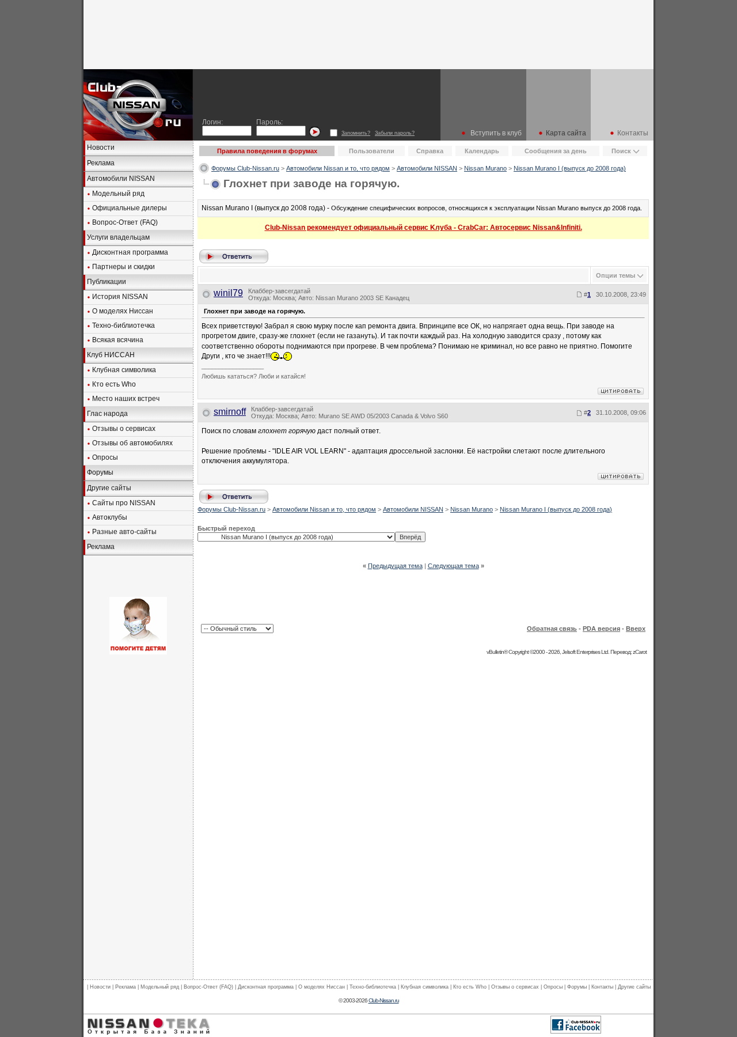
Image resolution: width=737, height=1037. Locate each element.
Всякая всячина (117, 340)
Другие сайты (109, 488)
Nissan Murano (485, 168)
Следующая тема (453, 565)
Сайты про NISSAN (123, 503)
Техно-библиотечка (123, 325)
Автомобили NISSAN (121, 179)
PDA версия (601, 628)
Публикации (106, 282)
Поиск (621, 150)
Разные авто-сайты (124, 532)
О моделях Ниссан (122, 311)
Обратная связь (552, 628)
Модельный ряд (118, 194)
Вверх (635, 628)
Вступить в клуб (496, 133)
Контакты (632, 133)
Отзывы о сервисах (123, 429)
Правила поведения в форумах (267, 150)
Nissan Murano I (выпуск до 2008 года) (570, 168)
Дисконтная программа (130, 252)
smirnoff (230, 412)
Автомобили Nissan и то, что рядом (338, 168)
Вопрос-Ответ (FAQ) (125, 222)
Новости (101, 147)
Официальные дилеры (129, 208)
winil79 (228, 293)
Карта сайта (566, 133)
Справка (429, 150)
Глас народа (107, 414)
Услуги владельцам (118, 237)
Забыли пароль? (395, 133)
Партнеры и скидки (123, 267)
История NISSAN (120, 297)
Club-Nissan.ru (383, 1000)
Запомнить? (355, 133)
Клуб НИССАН (111, 355)
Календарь (482, 150)
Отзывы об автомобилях (132, 443)
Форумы (100, 472)
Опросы (105, 457)
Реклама (101, 163)
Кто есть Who (114, 384)
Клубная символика (124, 370)
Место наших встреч (125, 399)
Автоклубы (109, 517)
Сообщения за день (556, 150)
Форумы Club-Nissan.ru (245, 168)
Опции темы (615, 275)
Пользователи (371, 150)
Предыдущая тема (395, 565)
